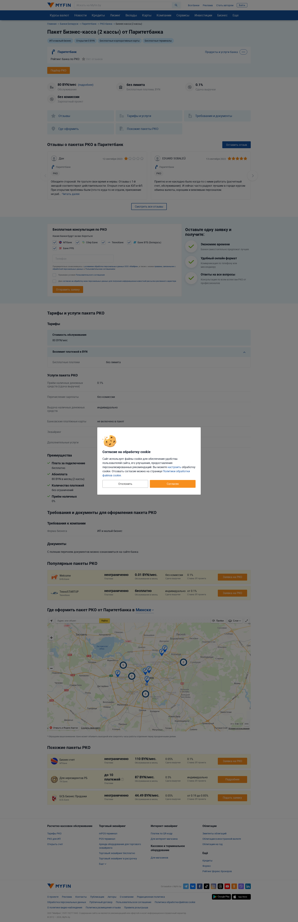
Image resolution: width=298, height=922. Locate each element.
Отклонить (125, 484)
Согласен (173, 484)
